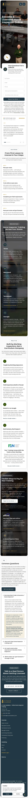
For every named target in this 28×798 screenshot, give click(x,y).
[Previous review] (20, 142)
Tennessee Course (6, 728)
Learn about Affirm (7, 528)
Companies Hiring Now (7, 735)
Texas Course (5, 723)
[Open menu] (24, 4)
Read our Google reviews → (10, 418)
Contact (4, 750)
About (3, 745)
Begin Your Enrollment (8, 501)
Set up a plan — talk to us (9, 550)
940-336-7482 (6, 713)
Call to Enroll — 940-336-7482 (15, 686)
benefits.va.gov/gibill (5, 509)
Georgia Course (5, 730)
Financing (4, 737)
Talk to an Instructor (8, 589)
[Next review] (23, 142)
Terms (22, 112)
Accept (7, 794)
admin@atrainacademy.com (10, 715)
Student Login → (6, 752)
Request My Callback (13, 99)
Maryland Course (6, 725)
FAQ (3, 747)
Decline (18, 794)
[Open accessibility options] (24, 794)
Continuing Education (7, 733)
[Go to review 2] (4, 142)
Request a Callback (13, 690)
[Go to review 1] (3, 142)
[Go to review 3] (6, 142)
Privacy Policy (17, 112)
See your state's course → (14, 466)
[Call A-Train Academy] (20, 4)
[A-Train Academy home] (6, 4)
